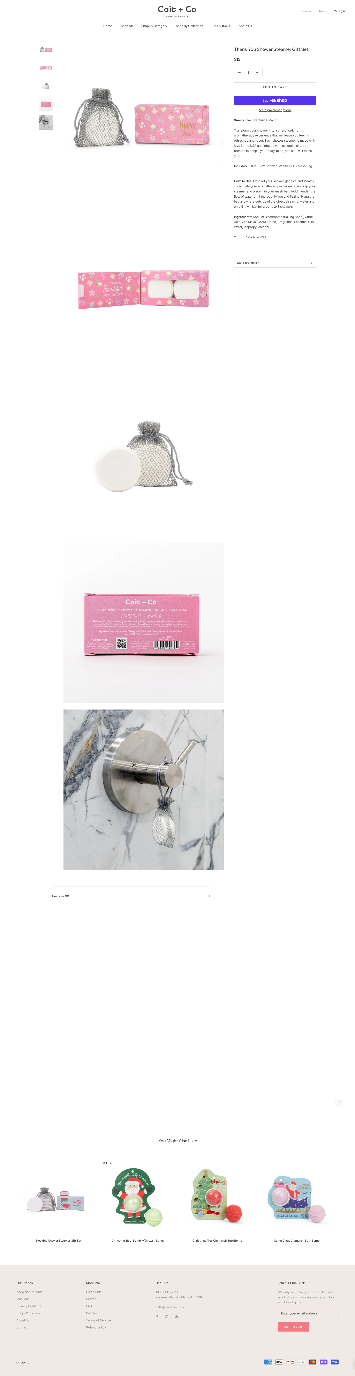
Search (322, 11)
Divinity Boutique (28, 1306)
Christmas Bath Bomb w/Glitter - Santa (138, 1240)
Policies (92, 1313)
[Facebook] (157, 1316)
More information (248, 262)
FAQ (89, 1306)
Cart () (339, 11)
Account (307, 11)
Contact (22, 1327)
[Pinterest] (176, 1316)
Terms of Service (98, 1320)
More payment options (275, 110)
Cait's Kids (93, 1292)
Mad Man (23, 1299)
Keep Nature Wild (29, 1292)
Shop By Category (154, 26)
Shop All (127, 26)
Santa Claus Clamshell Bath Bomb (297, 1240)
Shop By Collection (189, 26)
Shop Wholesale (28, 1313)
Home (107, 26)
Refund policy (96, 1327)
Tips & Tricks (221, 26)
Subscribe (293, 1326)
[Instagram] (166, 1316)
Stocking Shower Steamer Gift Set (58, 1240)
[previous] (12, 1199)
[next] (342, 1199)
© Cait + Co (22, 1362)
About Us (245, 26)
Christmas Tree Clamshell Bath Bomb (217, 1240)
